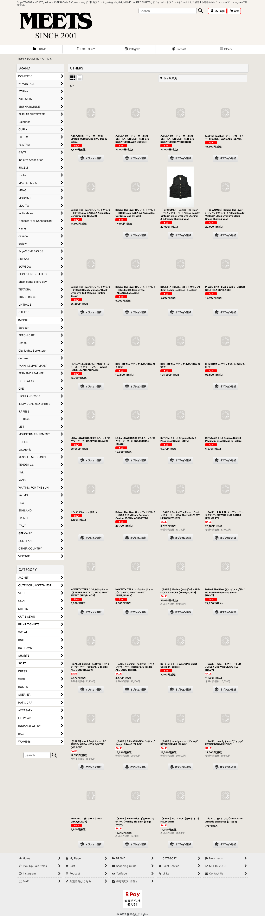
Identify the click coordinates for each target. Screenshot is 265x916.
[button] (225, 49)
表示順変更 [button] (170, 78)
